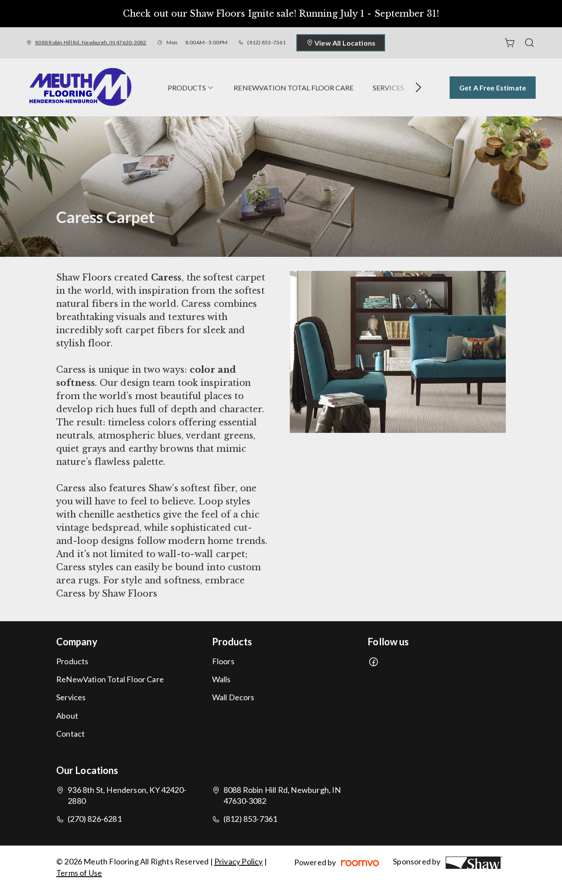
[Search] (529, 43)
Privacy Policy (238, 861)
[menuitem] (191, 87)
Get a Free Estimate (492, 87)
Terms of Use (79, 873)
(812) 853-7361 (266, 42)
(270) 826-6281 (95, 819)
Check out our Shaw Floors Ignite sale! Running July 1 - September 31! (281, 13)
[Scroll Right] (414, 87)
